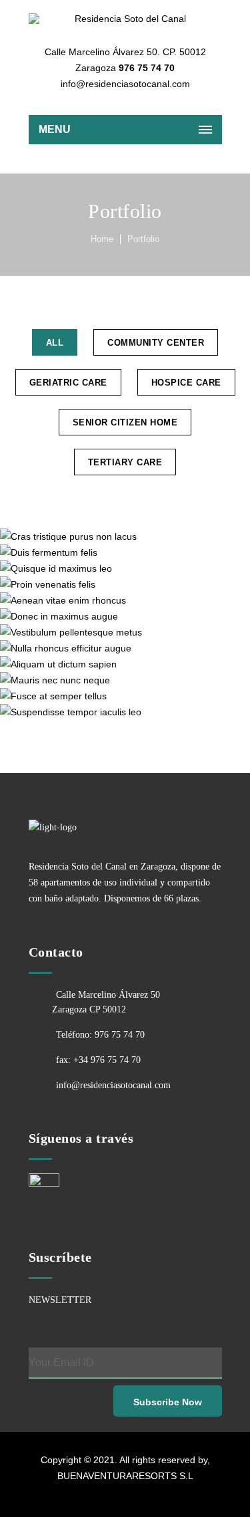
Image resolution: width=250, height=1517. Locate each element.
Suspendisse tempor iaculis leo (125, 711)
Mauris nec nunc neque (125, 679)
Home (102, 239)
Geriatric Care (68, 383)
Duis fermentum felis (125, 552)
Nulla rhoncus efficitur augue (125, 647)
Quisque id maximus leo (125, 568)
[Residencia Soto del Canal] (125, 18)
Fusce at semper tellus (125, 695)
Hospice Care (186, 383)
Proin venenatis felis (125, 584)
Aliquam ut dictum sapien (125, 663)
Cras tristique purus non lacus (125, 536)
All (55, 343)
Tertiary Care (125, 462)
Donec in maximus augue (125, 616)
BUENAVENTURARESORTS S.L (125, 1475)
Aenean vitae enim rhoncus (125, 600)
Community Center (155, 343)
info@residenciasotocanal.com (113, 1085)
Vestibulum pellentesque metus (125, 632)
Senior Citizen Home (125, 422)
